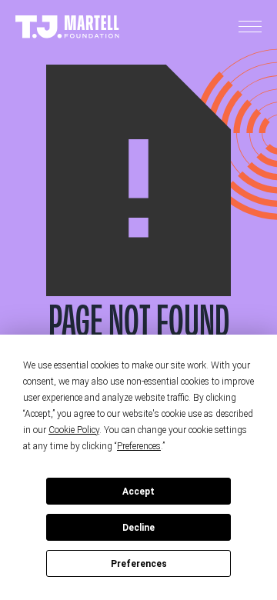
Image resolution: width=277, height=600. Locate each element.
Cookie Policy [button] (73, 430)
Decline (138, 527)
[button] (250, 26)
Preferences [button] (139, 446)
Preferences (139, 563)
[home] (67, 27)
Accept (138, 491)
